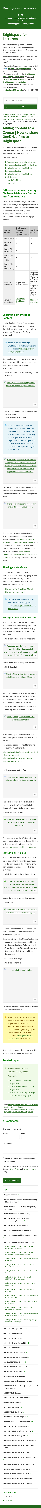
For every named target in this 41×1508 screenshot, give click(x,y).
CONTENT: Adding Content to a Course (16, 119)
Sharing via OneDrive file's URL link (19, 589)
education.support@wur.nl (19, 69)
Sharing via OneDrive (34, 301)
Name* (6, 1133)
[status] (20, 347)
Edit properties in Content (23, 542)
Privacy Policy (14, 1169)
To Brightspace (29, 24)
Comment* (7, 1143)
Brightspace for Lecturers (11, 114)
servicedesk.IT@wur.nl (12, 90)
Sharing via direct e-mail (15, 592)
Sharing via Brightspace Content (20, 301)
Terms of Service (29, 1169)
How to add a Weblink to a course (22, 847)
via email (11, 183)
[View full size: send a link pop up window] (20, 984)
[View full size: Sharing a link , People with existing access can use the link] (20, 722)
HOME (20, 15)
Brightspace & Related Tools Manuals (23, 117)
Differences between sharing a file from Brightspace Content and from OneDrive (20, 193)
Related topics (11, 1060)
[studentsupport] (19, 8)
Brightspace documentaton (14, 82)
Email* (24, 1133)
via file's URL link (14, 180)
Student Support (13, 24)
